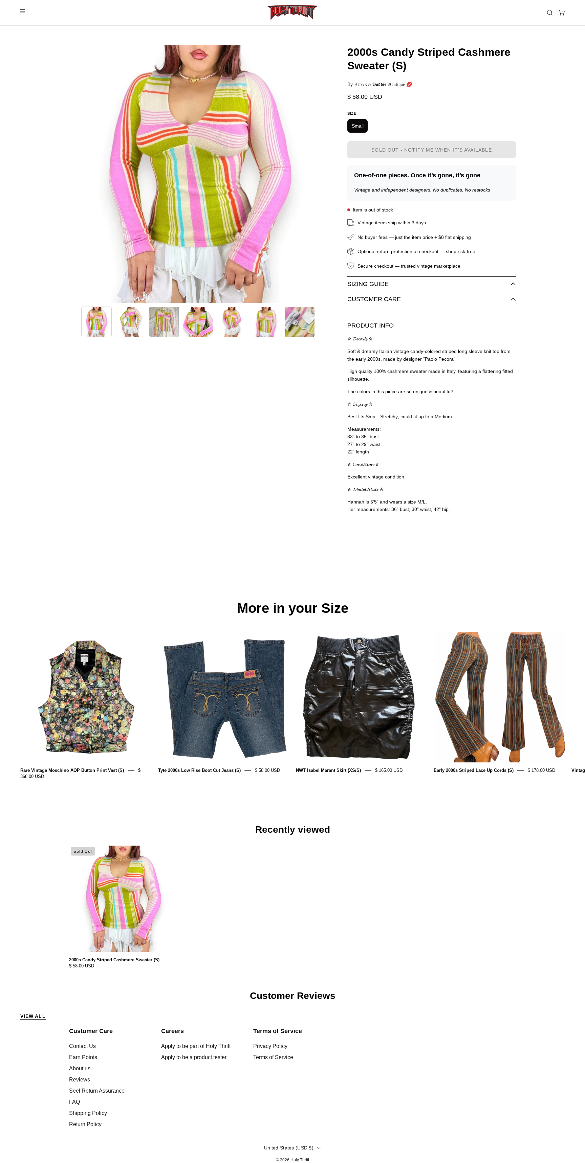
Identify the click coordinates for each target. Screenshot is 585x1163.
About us (79, 1068)
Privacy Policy (270, 1046)
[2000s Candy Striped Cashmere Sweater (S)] (96, 322)
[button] (550, 12)
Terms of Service (277, 1031)
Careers (172, 1031)
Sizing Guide (368, 284)
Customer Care (374, 299)
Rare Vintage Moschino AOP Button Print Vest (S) (72, 770)
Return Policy (85, 1124)
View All (33, 1016)
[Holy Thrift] (292, 12)
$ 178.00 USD (541, 770)
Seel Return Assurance (97, 1091)
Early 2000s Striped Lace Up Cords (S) (474, 770)
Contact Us (82, 1046)
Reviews (79, 1079)
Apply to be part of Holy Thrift (196, 1046)
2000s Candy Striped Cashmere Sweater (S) (114, 959)
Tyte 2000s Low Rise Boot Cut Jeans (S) (199, 770)
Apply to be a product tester (193, 1057)
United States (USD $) (288, 1147)
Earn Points (83, 1057)
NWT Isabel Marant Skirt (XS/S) (328, 770)
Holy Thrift (299, 1160)
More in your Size (292, 608)
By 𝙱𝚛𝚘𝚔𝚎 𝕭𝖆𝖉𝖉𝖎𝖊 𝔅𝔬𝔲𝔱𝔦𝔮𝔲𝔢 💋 (379, 84)
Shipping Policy (88, 1113)
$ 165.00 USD (389, 770)
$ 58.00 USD (267, 770)
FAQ (74, 1102)
